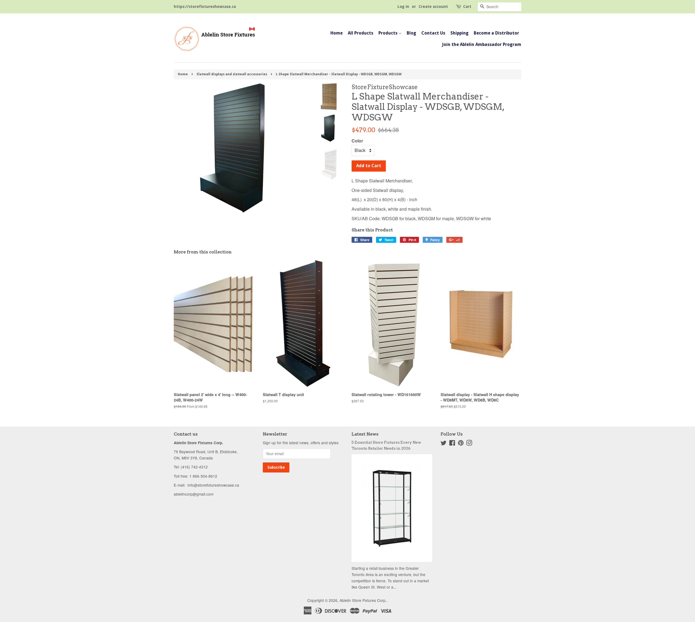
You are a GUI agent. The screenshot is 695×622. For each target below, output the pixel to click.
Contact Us (433, 33)
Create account (433, 6)
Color (357, 141)
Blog (411, 33)
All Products (360, 33)
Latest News (365, 434)
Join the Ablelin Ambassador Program (481, 44)
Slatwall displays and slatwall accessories (232, 74)
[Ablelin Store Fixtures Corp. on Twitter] (444, 443)
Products (388, 33)
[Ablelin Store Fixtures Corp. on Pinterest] (461, 443)
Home (336, 33)
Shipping (459, 33)
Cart (467, 6)
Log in (403, 6)
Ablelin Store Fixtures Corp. (363, 600)
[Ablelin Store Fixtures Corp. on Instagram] (469, 443)
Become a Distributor (496, 33)
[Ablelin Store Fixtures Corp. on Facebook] (452, 443)
